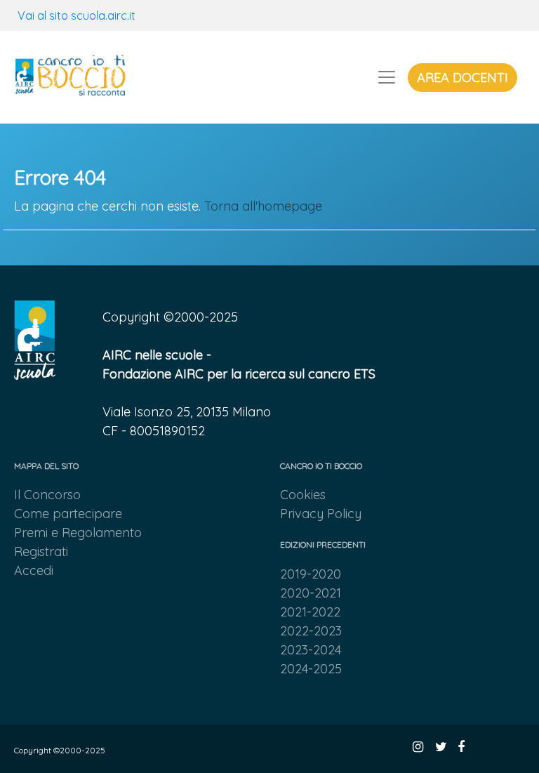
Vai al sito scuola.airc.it (76, 15)
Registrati (41, 551)
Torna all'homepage (263, 206)
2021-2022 (310, 612)
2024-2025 (311, 669)
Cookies (303, 495)
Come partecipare (68, 514)
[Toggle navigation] (386, 77)
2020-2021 (310, 593)
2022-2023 (311, 631)
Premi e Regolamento (78, 532)
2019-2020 (310, 574)
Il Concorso (47, 495)
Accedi (33, 570)
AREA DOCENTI (462, 78)
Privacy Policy (320, 514)
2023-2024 (310, 650)
